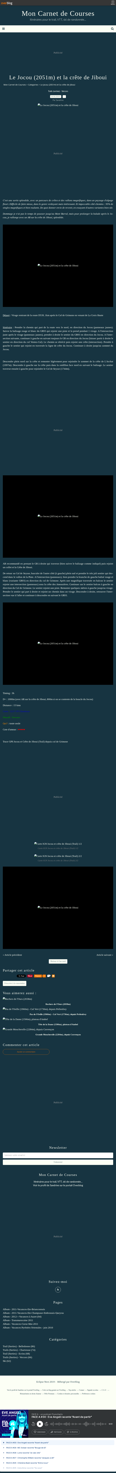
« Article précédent (12, 955)
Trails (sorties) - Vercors (58, 91)
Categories (33, 84)
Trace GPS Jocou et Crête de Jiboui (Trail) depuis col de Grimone (35, 741)
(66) (17, 1357)
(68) (16, 1353)
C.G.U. (104, 1390)
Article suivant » (104, 955)
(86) (19, 1346)
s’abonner (41, 1432)
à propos (74, 1432)
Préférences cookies (88, 1394)
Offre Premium (49, 1394)
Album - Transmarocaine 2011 (18, 1320)
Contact (81, 1390)
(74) (19, 1350)
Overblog (75, 1381)
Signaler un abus (93, 1390)
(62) (7, 1361)
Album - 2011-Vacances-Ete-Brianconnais (24, 1309)
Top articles (72, 1390)
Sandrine (54, 1185)
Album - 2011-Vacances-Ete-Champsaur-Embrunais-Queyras (33, 1313)
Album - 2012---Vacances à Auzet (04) (22, 1316)
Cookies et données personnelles (68, 1394)
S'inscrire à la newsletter (14, 983)
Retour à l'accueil (58, 961)
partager (58, 1432)
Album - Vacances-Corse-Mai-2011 (20, 1324)
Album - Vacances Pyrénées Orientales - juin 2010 (28, 1327)
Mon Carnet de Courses (58, 13)
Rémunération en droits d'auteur (30, 1394)
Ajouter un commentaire (26, 1052)
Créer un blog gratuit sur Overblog (53, 1390)
